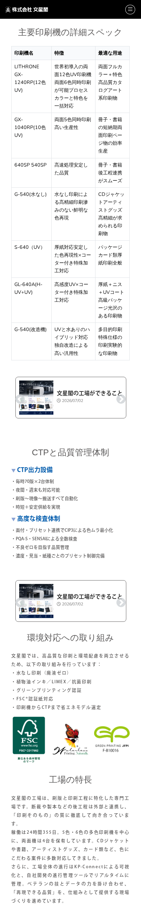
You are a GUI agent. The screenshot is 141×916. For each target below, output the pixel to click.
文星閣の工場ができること (90, 393)
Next (119, 397)
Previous (18, 397)
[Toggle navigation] (130, 9)
